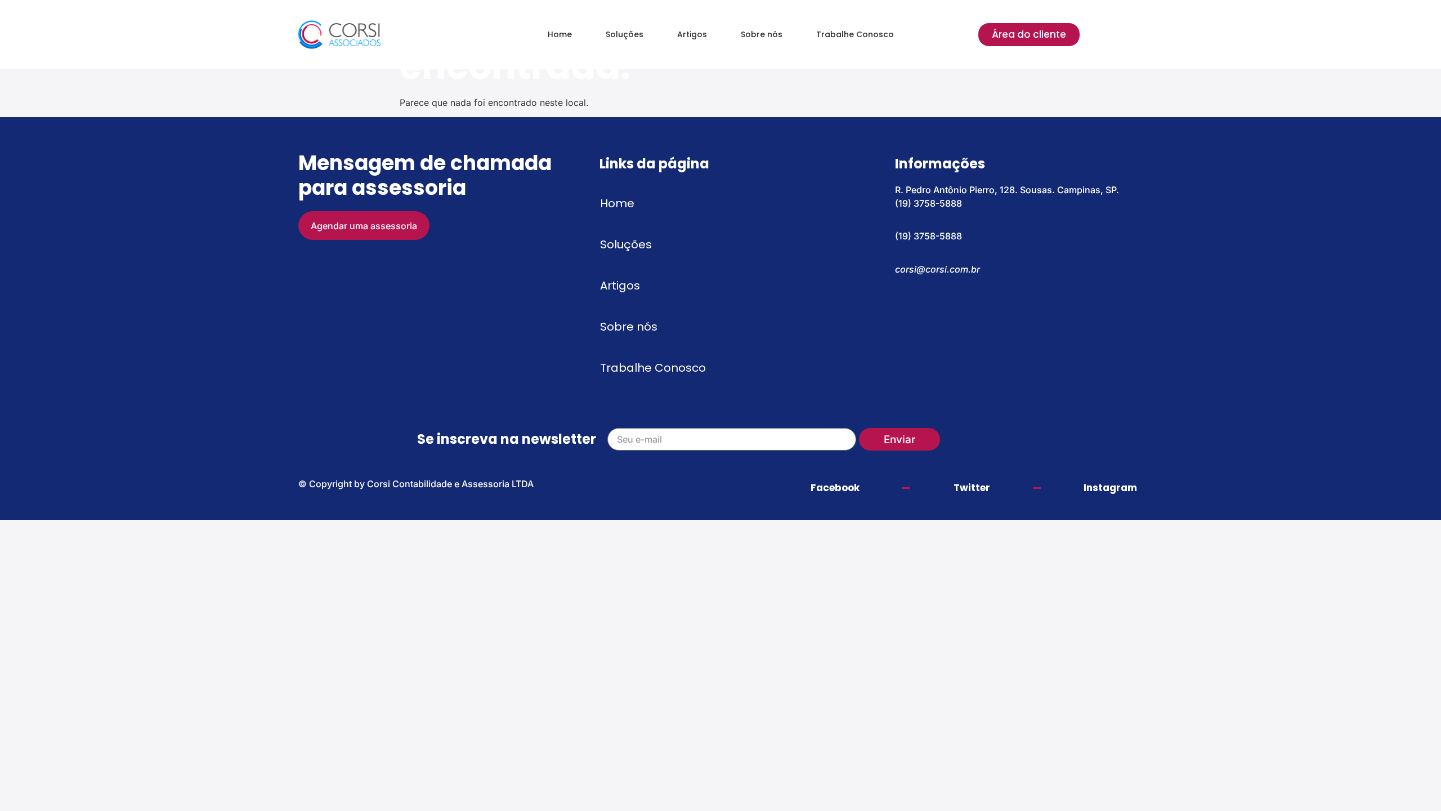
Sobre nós (761, 34)
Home (560, 34)
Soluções (624, 34)
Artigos (692, 34)
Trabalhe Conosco (855, 34)
